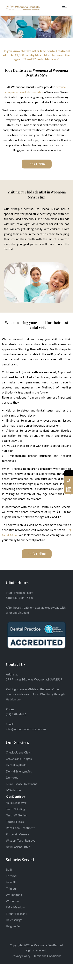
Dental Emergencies (19, 771)
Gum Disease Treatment (21, 784)
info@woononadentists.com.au (26, 729)
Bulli (9, 869)
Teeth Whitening (16, 815)
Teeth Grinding (15, 809)
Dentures (12, 777)
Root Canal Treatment (20, 828)
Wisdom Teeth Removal (21, 840)
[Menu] (64, 7)
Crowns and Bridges (19, 758)
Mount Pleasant (16, 913)
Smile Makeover (16, 802)
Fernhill (11, 882)
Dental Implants (16, 765)
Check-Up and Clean (19, 752)
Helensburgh (14, 920)
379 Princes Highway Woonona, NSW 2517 (34, 679)
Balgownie (13, 926)
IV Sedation (13, 790)
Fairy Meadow (15, 907)
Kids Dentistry (16, 796)
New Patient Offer (18, 847)
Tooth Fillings (15, 821)
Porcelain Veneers (17, 834)
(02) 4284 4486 (16, 714)
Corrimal (11, 876)
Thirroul (11, 888)
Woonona (12, 901)
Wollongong (14, 894)
